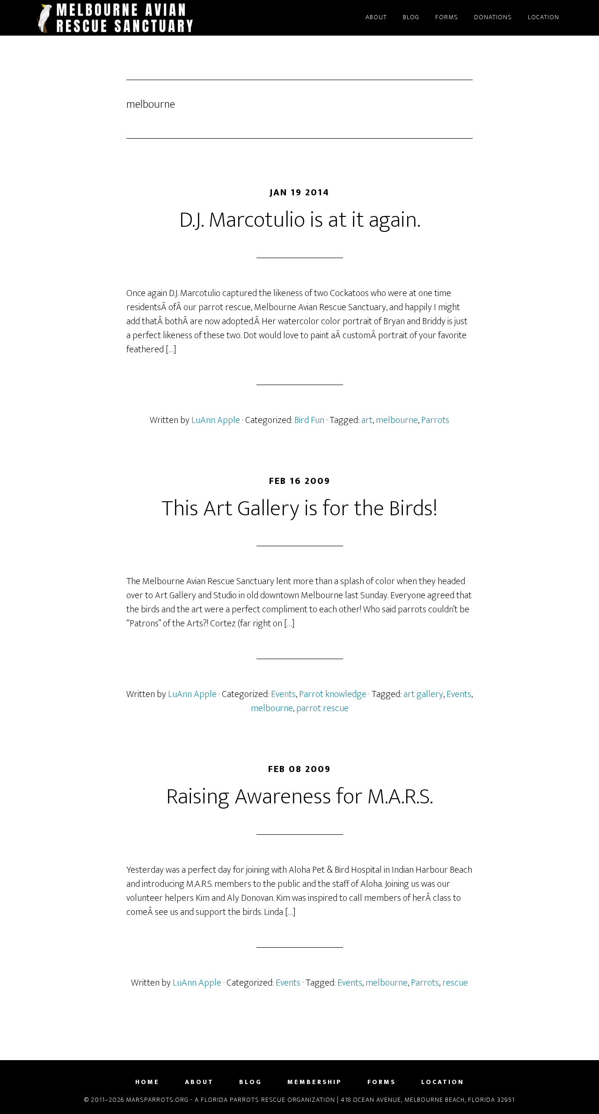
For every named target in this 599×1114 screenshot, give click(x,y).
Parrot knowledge (332, 694)
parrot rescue (322, 708)
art (367, 420)
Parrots (435, 420)
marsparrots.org (117, 18)
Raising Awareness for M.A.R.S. (299, 797)
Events (283, 694)
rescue (455, 983)
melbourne (397, 420)
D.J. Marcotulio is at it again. (299, 220)
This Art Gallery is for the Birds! (299, 508)
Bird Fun (309, 420)
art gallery (423, 694)
